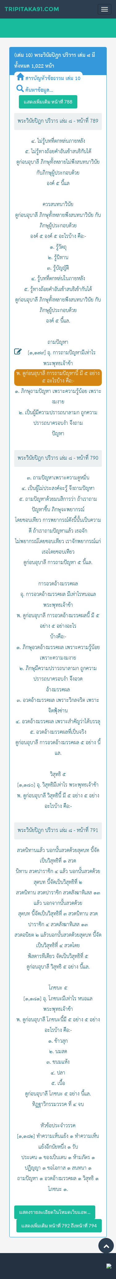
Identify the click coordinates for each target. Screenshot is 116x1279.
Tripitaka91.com (32, 9)
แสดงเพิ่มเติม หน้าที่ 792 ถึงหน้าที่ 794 (59, 1225)
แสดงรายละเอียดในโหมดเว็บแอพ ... (54, 1212)
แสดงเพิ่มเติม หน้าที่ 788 (48, 101)
